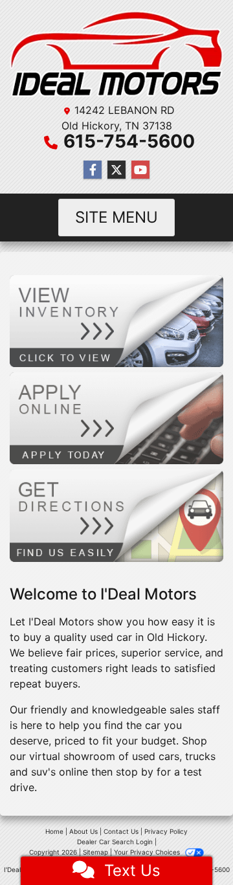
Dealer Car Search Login (115, 842)
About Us (83, 831)
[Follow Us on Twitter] (116, 170)
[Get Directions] (116, 514)
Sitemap (95, 852)
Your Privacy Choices (148, 852)
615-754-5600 (129, 141)
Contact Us (121, 831)
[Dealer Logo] (116, 53)
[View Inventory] (116, 319)
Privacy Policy (166, 831)
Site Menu (116, 217)
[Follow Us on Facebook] (92, 170)
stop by (134, 771)
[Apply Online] (116, 417)
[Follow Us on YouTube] (140, 170)
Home (54, 831)
